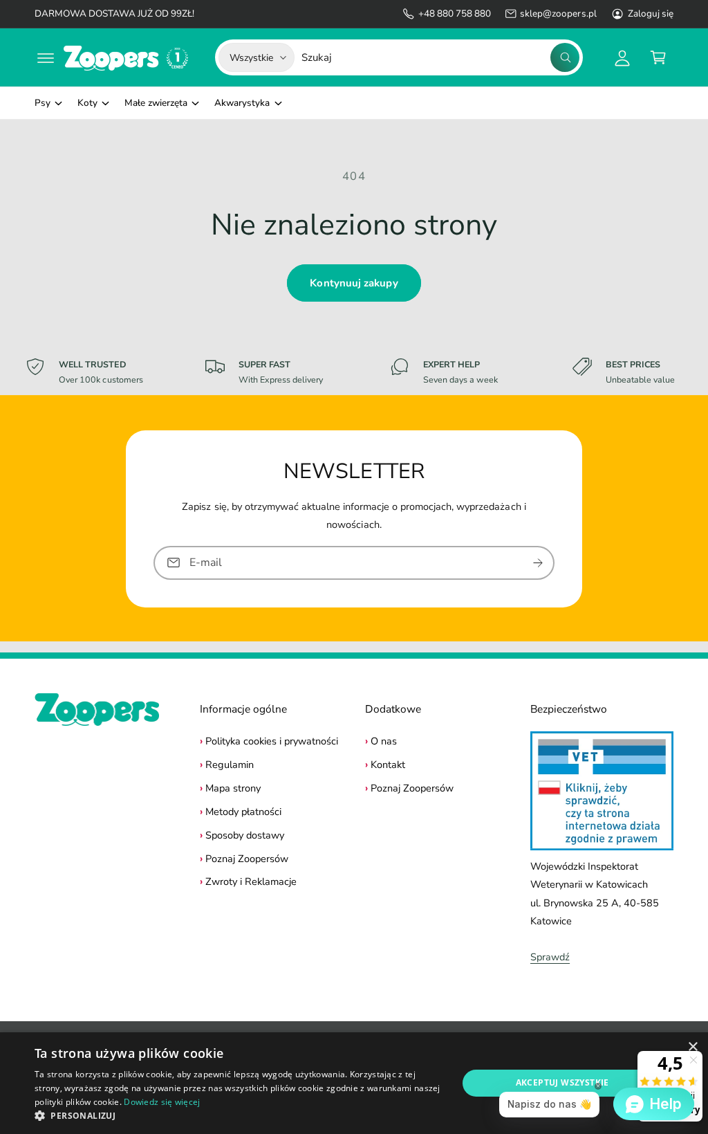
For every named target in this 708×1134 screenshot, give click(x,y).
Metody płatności (243, 812)
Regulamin (229, 764)
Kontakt (388, 764)
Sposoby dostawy (244, 835)
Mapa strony (233, 788)
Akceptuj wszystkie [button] (562, 1082)
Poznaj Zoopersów (246, 859)
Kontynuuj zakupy (354, 283)
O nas (384, 741)
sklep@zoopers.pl (558, 13)
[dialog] (354, 1083)
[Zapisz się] (538, 562)
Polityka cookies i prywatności (271, 741)
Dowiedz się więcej (162, 1102)
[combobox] (440, 57)
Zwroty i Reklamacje (251, 881)
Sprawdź (550, 957)
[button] (46, 57)
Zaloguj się (650, 13)
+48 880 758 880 (454, 13)
